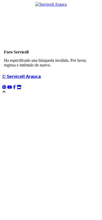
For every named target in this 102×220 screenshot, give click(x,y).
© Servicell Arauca (21, 76)
